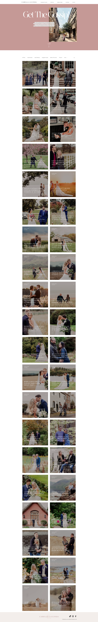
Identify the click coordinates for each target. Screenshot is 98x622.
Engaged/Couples (45, 57)
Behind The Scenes (53, 57)
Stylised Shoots (29, 57)
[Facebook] (76, 616)
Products (60, 57)
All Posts (23, 57)
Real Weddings (37, 57)
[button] (67, 2)
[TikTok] (70, 616)
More (65, 57)
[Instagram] (73, 616)
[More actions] (46, 63)
